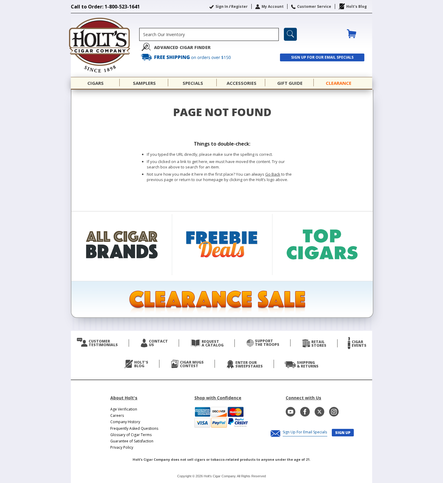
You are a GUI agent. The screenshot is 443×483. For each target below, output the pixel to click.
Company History (125, 421)
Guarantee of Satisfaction (131, 441)
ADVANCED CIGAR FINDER (182, 47)
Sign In (221, 6)
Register (239, 6)
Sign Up (342, 432)
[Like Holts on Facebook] (305, 412)
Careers (117, 415)
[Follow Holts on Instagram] (334, 412)
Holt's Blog (356, 6)
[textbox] (209, 34)
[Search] (290, 34)
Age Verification (123, 409)
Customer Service (314, 6)
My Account (273, 6)
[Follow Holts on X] (319, 412)
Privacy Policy (121, 447)
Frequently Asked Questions (134, 428)
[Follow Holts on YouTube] (290, 412)
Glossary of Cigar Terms (131, 434)
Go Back (272, 174)
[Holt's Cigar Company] (105, 45)
